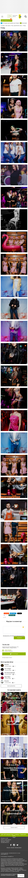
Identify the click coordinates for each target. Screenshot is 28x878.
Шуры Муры (7, 676)
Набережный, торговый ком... (8, 711)
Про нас (8, 847)
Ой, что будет (7, 668)
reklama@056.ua (4, 854)
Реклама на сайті (4, 838)
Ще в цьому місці (11, 685)
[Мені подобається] (3, 617)
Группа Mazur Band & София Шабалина (14, 769)
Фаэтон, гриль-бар (6, 778)
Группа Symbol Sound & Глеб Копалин (14, 791)
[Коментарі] (5, 617)
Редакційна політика (10, 875)
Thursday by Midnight (9, 672)
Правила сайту (15, 874)
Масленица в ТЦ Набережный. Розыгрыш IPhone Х (14, 702)
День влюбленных (14, 724)
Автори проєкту (18, 847)
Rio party (6, 664)
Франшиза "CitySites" (5, 841)
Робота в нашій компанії (6, 839)
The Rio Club (5, 644)
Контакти (12, 847)
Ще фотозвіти (14, 827)
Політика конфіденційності (6, 874)
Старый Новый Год (14, 813)
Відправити (19, 637)
